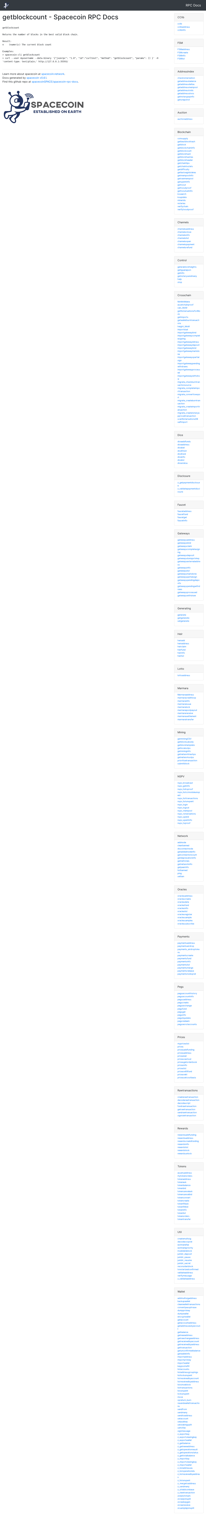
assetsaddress (185, 1173)
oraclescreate (184, 899)
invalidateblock (185, 1251)
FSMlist (181, 58)
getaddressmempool (188, 87)
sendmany (182, 1412)
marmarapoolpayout (187, 710)
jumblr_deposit (185, 1254)
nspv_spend (183, 817)
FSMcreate (183, 52)
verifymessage (185, 1275)
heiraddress (183, 643)
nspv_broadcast (185, 783)
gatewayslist (184, 571)
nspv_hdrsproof (185, 789)
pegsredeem (184, 1021)
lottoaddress (184, 675)
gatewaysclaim (185, 546)
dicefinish (182, 451)
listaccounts (183, 1369)
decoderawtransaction (188, 1100)
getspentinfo (184, 182)
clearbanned (183, 845)
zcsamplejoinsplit (186, 1508)
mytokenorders (185, 1176)
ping (180, 873)
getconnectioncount (187, 855)
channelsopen (184, 241)
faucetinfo (182, 520)
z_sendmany (183, 1486)
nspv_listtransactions (188, 798)
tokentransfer (184, 1219)
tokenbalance (184, 1185)
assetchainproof (185, 305)
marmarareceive (185, 713)
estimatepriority (185, 1248)
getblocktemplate (186, 745)
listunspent (183, 1391)
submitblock (183, 763)
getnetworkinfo (185, 864)
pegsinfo (182, 1015)
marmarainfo (184, 701)
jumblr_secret (184, 1263)
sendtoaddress (185, 1415)
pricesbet (182, 1056)
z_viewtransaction (186, 1492)
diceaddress (183, 444)
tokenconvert (184, 1197)
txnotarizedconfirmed (188, 1269)
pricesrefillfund (185, 1071)
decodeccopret (185, 1242)
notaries (181, 203)
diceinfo (181, 457)
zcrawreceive (184, 1505)
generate (182, 615)
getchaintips (184, 163)
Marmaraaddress (186, 694)
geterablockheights (187, 267)
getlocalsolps (184, 748)
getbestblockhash (186, 141)
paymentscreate (185, 955)
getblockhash (184, 154)
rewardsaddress (185, 1138)
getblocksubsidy (186, 742)
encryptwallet (184, 1317)
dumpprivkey (184, 1310)
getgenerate (183, 618)
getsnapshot (184, 99)
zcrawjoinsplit (184, 1499)
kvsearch (182, 194)
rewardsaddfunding (187, 1135)
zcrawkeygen (184, 1502)
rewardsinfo (183, 1144)
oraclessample (185, 917)
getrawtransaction (186, 1109)
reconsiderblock (185, 1266)
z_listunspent (184, 1480)
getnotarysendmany (187, 276)
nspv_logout (183, 807)
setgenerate (183, 621)
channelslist (183, 238)
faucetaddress (185, 511)
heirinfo (181, 653)
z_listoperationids (186, 1471)
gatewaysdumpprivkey (188, 558)
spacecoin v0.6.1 (36, 77)
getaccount (183, 1320)
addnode (182, 842)
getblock (182, 144)
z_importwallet (185, 1465)
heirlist (181, 656)
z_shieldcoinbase (186, 1489)
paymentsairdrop (186, 946)
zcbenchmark (184, 1496)
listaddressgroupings (188, 1372)
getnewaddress (185, 1335)
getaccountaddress (187, 1323)
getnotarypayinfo (186, 96)
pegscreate (183, 1002)
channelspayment (186, 244)
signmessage (184, 1431)
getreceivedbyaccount (188, 1341)
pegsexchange (185, 1005)
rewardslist (183, 1147)
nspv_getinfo (184, 786)
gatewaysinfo (184, 568)
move (180, 1397)
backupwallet (184, 1301)
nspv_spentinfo (185, 820)
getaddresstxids (185, 90)
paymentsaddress (186, 943)
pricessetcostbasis (187, 1077)
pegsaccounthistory (187, 993)
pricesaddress (184, 1053)
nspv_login (183, 804)
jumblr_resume (185, 1260)
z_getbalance (184, 1443)
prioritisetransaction (187, 760)
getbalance (183, 1332)
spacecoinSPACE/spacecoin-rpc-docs (55, 81)
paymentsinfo (184, 961)
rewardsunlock (185, 1153)
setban (181, 876)
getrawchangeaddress (188, 1338)
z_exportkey (183, 1434)
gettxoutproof (184, 188)
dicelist (181, 460)
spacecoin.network (52, 73)
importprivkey (184, 1360)
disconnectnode (185, 848)
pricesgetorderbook (187, 1062)
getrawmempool (185, 178)
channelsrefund (185, 247)
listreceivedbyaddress (188, 1381)
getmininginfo (184, 751)
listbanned (182, 870)
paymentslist (184, 965)
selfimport (182, 422)
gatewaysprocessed (187, 592)
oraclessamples (185, 920)
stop (180, 282)
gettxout (182, 185)
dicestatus (183, 463)
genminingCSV (185, 739)
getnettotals (183, 861)
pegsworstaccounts (187, 1024)
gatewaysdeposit (186, 555)
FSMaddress (184, 49)
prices (180, 1046)
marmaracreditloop (187, 698)
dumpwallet (183, 1313)
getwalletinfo (184, 1354)
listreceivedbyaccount (188, 1378)
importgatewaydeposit (189, 345)
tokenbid (182, 1188)
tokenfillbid (183, 1207)
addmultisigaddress (187, 1298)
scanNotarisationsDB (188, 419)
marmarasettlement (187, 716)
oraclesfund (183, 905)
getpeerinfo (183, 867)
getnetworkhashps (187, 754)
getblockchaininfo (186, 148)
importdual (183, 329)
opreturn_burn (184, 1400)
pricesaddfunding (186, 1050)
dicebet (181, 447)
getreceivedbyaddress (188, 1344)
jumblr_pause (184, 1257)
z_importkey (183, 1458)
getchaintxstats (185, 166)
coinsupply (183, 138)
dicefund (182, 454)
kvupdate (182, 197)
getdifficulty (183, 169)
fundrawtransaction (187, 1106)
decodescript (184, 1103)
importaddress (185, 1357)
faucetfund (183, 514)
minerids (182, 200)
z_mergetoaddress (187, 1483)
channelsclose (184, 232)
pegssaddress (184, 999)
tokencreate (183, 1200)
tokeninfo (182, 1210)
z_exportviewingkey (187, 1437)
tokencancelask (185, 1191)
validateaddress (185, 1272)
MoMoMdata (184, 301)
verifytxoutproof (186, 209)
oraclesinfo (183, 908)
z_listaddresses (185, 1468)
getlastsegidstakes (187, 172)
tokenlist (182, 1213)
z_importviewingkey (187, 1462)
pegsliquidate (184, 1018)
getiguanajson (184, 270)
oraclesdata (183, 902)
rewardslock (183, 1150)
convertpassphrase (187, 1307)
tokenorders (183, 1216)
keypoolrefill (183, 1366)
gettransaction (185, 1347)
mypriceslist (183, 1043)
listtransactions (185, 1387)
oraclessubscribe (186, 923)
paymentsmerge (185, 968)
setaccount (183, 1418)
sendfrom (182, 1409)
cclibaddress (184, 27)
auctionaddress (185, 119)
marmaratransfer (186, 719)
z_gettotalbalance (186, 1455)
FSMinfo (182, 55)
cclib (180, 24)
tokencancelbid (185, 1194)
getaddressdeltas (186, 84)
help (180, 279)
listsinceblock (184, 1384)
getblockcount (185, 151)
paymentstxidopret (187, 974)
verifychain (183, 206)
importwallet (184, 1363)
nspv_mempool (185, 811)
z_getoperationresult (188, 1449)
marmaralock (184, 707)
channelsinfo (184, 235)
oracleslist (182, 911)
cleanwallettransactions (189, 1304)
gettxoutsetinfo (185, 191)
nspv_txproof (184, 823)
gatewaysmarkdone (187, 574)
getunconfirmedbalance (189, 1350)
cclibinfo (182, 30)
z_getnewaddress (186, 1446)
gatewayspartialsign (187, 577)
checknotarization (186, 78)
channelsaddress (186, 229)
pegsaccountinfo (186, 996)
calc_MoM (182, 308)
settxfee (182, 1428)
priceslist (182, 1068)
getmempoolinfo (185, 175)
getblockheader (185, 160)
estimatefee (183, 1245)
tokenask (182, 1182)
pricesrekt (182, 1074)
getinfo (181, 273)
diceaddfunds (184, 441)
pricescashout (184, 1059)
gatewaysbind (184, 543)
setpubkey (183, 1421)
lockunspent (183, 1394)
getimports (183, 317)
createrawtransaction (188, 1097)
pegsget (182, 1012)
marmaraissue (184, 704)
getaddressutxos (186, 93)
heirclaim (182, 646)
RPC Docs (193, 5)
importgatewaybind (187, 332)
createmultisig (184, 1238)
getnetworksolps (186, 757)
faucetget (182, 517)
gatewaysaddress (186, 540)
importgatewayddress (188, 342)
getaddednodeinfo (186, 852)
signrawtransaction (187, 1115)
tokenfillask (183, 1204)
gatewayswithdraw (187, 595)
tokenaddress (184, 1179)
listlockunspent (185, 1375)
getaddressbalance (187, 81)
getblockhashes (185, 157)
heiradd (181, 640)
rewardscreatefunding (188, 1141)
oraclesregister (185, 914)
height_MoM (184, 326)
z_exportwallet (185, 1440)
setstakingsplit (185, 1424)
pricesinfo (182, 1065)
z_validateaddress (186, 1279)
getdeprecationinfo (187, 858)
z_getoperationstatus (188, 1452)
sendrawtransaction (187, 1112)
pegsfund (182, 1009)
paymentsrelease (186, 971)
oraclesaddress (185, 896)
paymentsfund (184, 958)
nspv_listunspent (186, 801)
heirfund (182, 650)
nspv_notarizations (187, 814)
